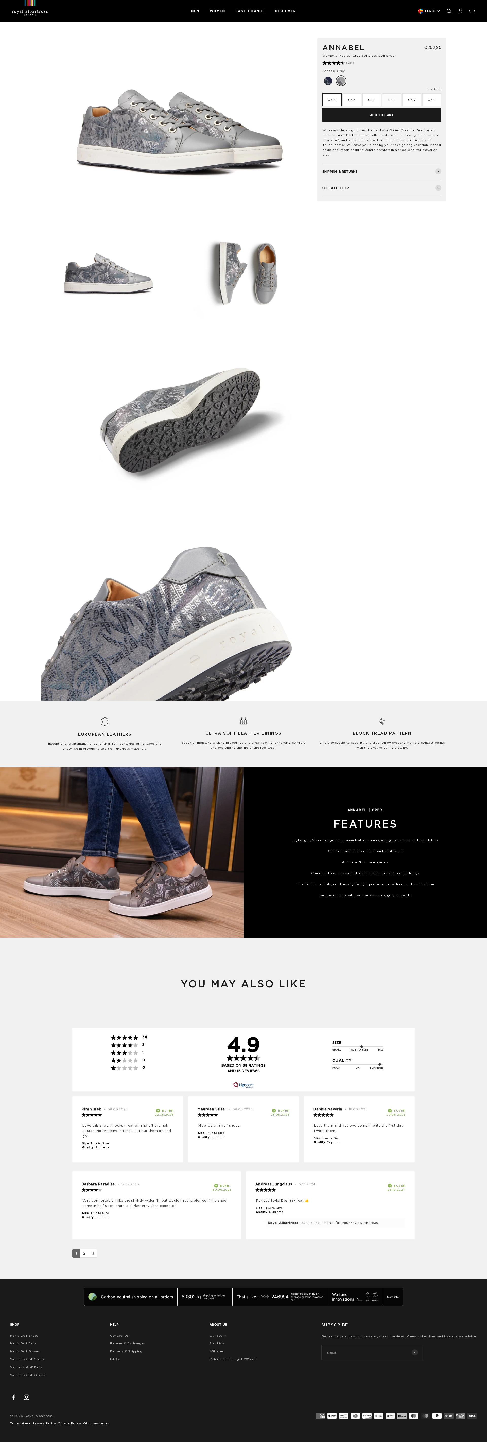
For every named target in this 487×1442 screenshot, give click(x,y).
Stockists (217, 1343)
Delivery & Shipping (126, 1351)
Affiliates (217, 1351)
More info (393, 1296)
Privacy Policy (44, 1423)
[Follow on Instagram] (26, 1397)
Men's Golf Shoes (24, 1335)
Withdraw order (96, 1423)
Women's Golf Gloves (28, 1375)
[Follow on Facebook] (13, 1397)
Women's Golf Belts (26, 1367)
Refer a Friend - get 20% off (233, 1359)
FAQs (114, 1359)
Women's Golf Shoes (27, 1359)
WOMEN (217, 11)
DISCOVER (285, 11)
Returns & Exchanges (127, 1343)
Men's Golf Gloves (25, 1351)
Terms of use (20, 1423)
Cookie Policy (69, 1423)
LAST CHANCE (250, 11)
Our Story (218, 1335)
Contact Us (119, 1335)
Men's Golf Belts (23, 1343)
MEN (195, 11)
